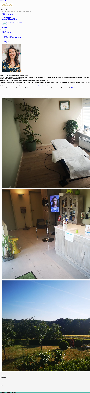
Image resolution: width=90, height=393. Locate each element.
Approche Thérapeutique (6, 32)
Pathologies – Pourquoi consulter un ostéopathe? (12, 37)
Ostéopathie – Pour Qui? (8, 36)
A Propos (3, 33)
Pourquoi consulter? (7, 41)
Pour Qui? (5, 40)
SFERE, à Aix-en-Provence (75, 87)
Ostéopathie (4, 35)
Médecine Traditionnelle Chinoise (8, 38)
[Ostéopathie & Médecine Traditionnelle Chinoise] (6, 6)
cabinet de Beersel (16, 92)
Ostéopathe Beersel (5, 42)
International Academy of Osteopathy (40, 85)
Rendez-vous (4, 31)
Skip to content (3, 0)
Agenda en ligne (3, 377)
